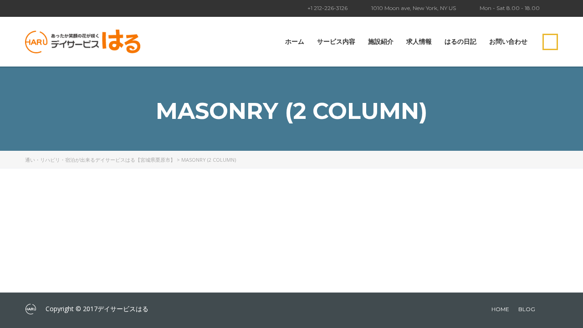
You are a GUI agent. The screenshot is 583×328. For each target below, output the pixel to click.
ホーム (294, 41)
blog (526, 309)
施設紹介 (381, 41)
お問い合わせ (508, 41)
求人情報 (419, 41)
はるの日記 (460, 41)
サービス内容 (336, 41)
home (500, 309)
